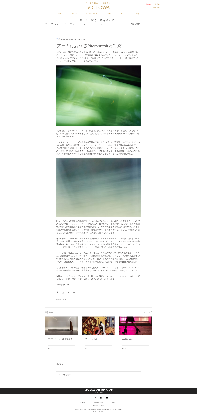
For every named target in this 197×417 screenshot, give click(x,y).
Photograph (55, 24)
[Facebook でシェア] (57, 292)
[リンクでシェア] (68, 292)
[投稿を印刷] (74, 292)
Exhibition (114, 24)
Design (72, 24)
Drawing (82, 24)
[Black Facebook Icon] (90, 398)
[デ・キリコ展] (98, 326)
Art (65, 24)
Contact (82, 403)
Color (91, 24)
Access (112, 403)
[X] (95, 398)
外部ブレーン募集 (98, 405)
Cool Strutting (127, 339)
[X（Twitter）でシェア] (63, 292)
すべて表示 (148, 312)
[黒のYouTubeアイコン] (107, 398)
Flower (124, 24)
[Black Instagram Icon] (101, 398)
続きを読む (135, 24)
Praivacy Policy (98, 403)
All (46, 24)
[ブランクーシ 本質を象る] (61, 326)
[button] (74, 13)
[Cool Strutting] (135, 326)
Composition (102, 24)
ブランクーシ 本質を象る (60, 339)
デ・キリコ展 (91, 339)
